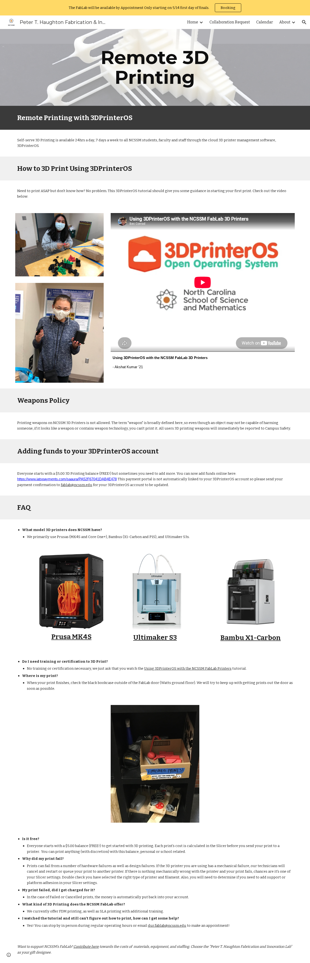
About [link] (284, 22)
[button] (304, 22)
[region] (155, 7)
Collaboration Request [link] (229, 22)
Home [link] (192, 22)
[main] (155, 67)
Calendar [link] (264, 22)
